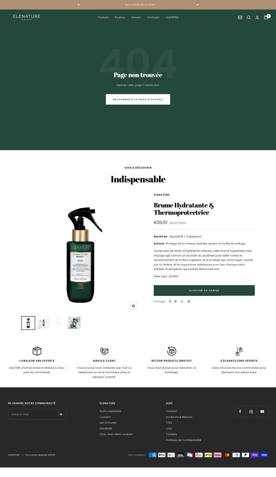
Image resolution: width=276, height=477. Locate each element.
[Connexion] (257, 17)
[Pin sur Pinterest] (176, 301)
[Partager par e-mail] (188, 301)
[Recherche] (249, 17)
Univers (136, 17)
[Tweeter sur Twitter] (182, 301)
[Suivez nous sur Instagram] (251, 411)
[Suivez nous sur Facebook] (240, 411)
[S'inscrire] (60, 414)
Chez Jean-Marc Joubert (116, 434)
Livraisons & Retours (179, 417)
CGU (169, 428)
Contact (171, 411)
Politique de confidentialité (183, 440)
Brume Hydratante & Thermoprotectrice (184, 209)
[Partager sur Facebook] (170, 301)
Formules (153, 17)
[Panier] (266, 17)
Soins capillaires (110, 411)
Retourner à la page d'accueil (138, 99)
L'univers (105, 417)
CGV (169, 423)
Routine (120, 17)
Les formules (108, 423)
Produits (103, 17)
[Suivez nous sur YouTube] (262, 411)
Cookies (171, 434)
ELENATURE (162, 195)
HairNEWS (172, 17)
